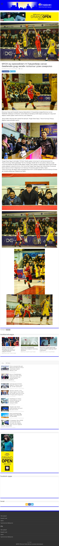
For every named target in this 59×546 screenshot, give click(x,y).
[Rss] (27, 504)
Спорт (21, 68)
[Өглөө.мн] (29, 5)
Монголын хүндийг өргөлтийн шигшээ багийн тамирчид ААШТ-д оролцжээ (48, 349)
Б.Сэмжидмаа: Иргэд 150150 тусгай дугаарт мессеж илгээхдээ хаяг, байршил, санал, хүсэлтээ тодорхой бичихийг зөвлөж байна (12, 423)
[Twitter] (32, 504)
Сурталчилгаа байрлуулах (7, 523)
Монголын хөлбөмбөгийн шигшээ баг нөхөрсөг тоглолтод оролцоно (29, 349)
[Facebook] (29, 504)
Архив (2, 520)
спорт (8, 329)
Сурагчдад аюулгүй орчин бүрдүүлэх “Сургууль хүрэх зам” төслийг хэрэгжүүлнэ (16, 385)
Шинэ (3, 363)
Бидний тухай (4, 518)
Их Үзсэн (8, 363)
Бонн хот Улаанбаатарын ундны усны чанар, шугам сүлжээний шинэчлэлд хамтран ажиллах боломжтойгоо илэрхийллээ (11, 377)
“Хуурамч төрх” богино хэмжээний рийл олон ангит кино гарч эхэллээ (16, 408)
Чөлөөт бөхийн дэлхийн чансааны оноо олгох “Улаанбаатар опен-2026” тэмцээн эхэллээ (8, 349)
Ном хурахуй (4, 515)
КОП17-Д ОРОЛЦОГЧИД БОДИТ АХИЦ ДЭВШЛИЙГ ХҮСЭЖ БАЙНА (16, 415)
